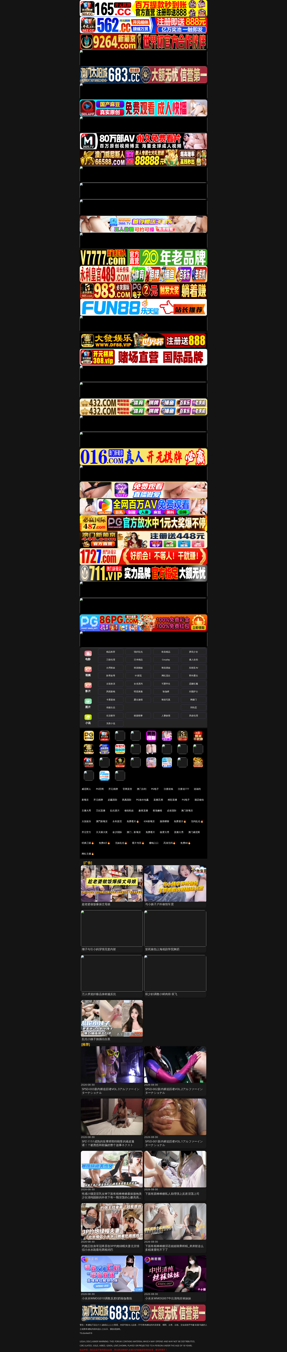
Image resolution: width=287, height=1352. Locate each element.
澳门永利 (141, 788)
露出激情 (138, 699)
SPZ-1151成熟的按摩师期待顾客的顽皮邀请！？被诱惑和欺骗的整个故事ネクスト (108, 1143)
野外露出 (193, 675)
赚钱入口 (154, 842)
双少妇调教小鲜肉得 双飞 (161, 994)
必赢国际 (112, 799)
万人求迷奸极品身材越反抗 (99, 994)
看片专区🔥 (138, 842)
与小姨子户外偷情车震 (159, 904)
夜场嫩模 (157, 810)
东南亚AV (193, 667)
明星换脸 (138, 691)
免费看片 (150, 832)
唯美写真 (166, 699)
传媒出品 (110, 707)
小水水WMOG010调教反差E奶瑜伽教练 (107, 1298)
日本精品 (138, 659)
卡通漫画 (110, 699)
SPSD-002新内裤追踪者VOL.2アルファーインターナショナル (174, 1091)
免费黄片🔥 (180, 821)
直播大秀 (179, 832)
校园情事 (138, 715)
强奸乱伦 (138, 651)
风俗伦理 (193, 715)
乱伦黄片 (115, 810)
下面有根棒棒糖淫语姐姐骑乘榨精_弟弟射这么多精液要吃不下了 (174, 1248)
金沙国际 (117, 832)
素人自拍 (193, 659)
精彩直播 (172, 799)
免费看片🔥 (133, 821)
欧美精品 (166, 651)
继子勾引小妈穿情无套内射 (99, 949)
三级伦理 (110, 659)
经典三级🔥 (88, 842)
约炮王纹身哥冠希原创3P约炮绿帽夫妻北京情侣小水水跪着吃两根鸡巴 (111, 1248)
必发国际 (172, 810)
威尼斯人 (86, 788)
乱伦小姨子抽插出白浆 (96, 1039)
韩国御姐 (138, 667)
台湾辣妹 (110, 667)
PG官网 (100, 788)
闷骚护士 (193, 691)
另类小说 (110, 723)
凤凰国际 (127, 799)
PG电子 (155, 788)
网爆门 (193, 699)
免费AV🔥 (185, 842)
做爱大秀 (164, 832)
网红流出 (166, 675)
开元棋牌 (113, 788)
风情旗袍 (110, 691)
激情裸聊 (164, 821)
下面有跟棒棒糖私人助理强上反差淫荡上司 (172, 1194)
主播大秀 (86, 810)
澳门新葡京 (187, 810)
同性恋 (193, 707)
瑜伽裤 (166, 691)
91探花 (138, 675)
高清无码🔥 (169, 842)
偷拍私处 (129, 810)
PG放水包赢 (142, 799)
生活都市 (110, 715)
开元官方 (86, 832)
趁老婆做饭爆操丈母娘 (96, 904)
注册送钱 (168, 788)
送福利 (197, 788)
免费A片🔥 (104, 842)
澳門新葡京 (102, 821)
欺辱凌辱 (110, 675)
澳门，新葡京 (134, 832)
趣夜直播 (143, 810)
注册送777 (183, 788)
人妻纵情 (166, 715)
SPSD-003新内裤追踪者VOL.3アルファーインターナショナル (111, 1091)
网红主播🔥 (88, 853)
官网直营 (127, 788)
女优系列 (138, 683)
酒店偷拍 (199, 799)
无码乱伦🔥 (197, 821)
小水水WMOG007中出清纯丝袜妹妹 (168, 1298)
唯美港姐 (166, 667)
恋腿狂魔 (193, 683)
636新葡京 (149, 821)
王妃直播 (100, 810)
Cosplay (166, 659)
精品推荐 (110, 651)
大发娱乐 (86, 821)
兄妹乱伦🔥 (121, 842)
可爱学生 (166, 683)
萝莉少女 (193, 651)
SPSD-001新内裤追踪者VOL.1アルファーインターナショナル (174, 1143)
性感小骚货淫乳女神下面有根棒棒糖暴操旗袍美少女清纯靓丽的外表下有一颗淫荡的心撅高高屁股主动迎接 (112, 1197)
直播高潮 (158, 799)
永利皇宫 (117, 821)
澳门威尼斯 (194, 832)
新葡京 (85, 799)
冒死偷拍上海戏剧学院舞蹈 (162, 949)
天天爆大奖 (102, 832)
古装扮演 (110, 683)
